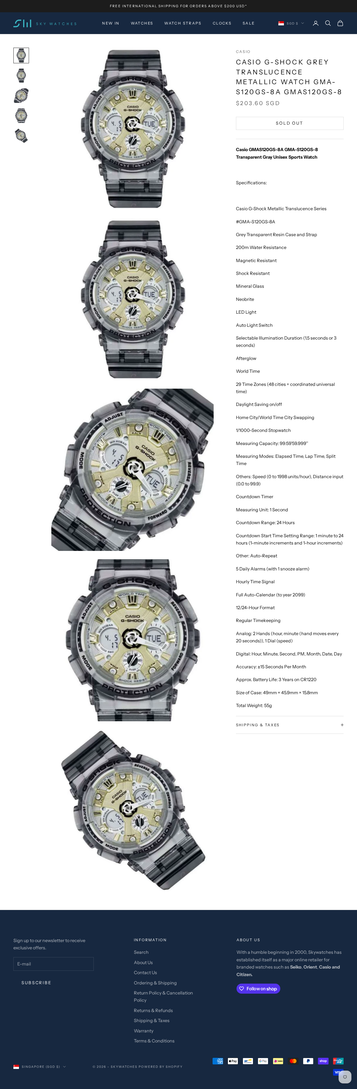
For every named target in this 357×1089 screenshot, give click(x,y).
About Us (143, 962)
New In (110, 23)
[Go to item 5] (21, 136)
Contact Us (145, 972)
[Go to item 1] (21, 55)
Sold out (289, 123)
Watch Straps (183, 23)
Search (141, 952)
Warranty (143, 1031)
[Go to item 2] (21, 75)
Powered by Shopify (161, 1067)
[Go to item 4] (21, 116)
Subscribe (36, 982)
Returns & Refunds (153, 1010)
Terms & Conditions (154, 1041)
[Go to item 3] (21, 95)
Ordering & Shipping (155, 983)
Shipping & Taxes (152, 1020)
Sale (249, 23)
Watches (142, 23)
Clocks (222, 23)
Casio (243, 51)
